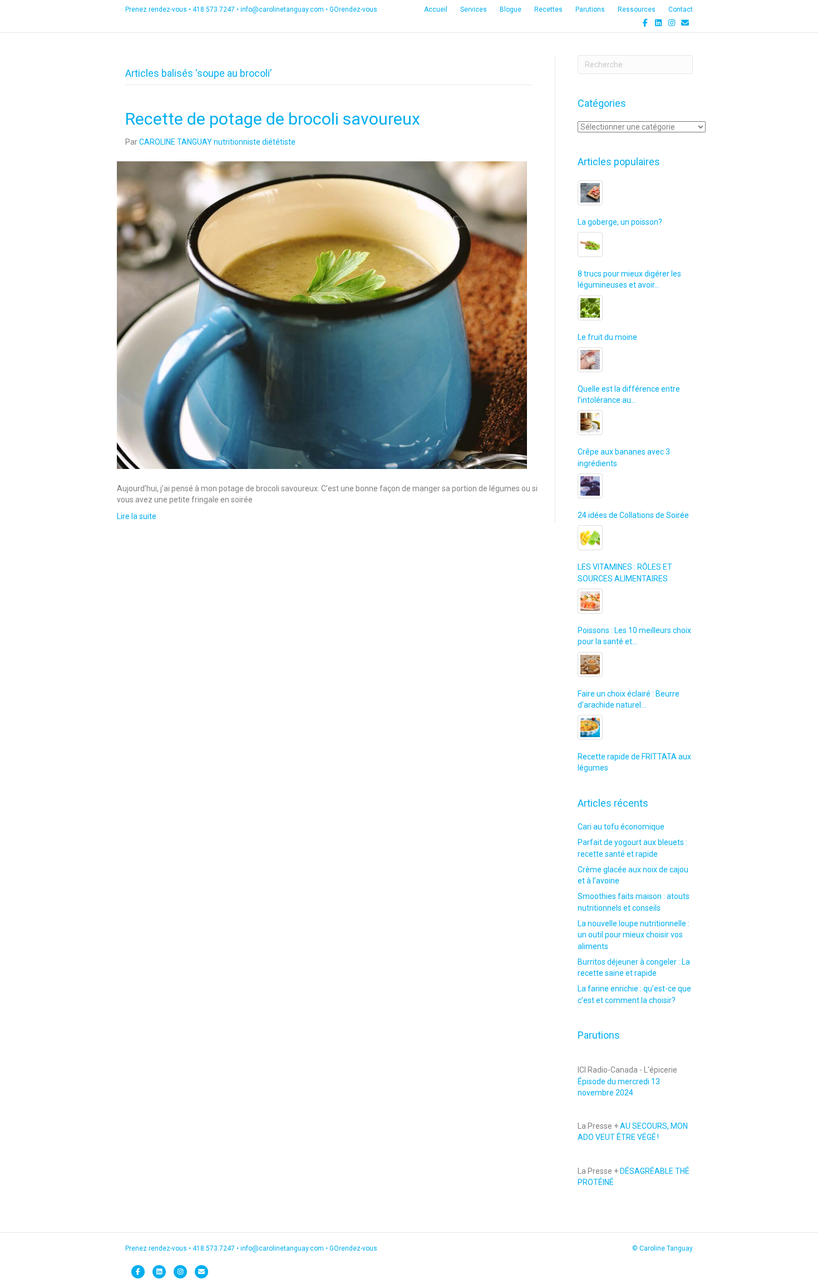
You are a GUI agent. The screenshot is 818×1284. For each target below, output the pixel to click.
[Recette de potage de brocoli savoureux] (322, 314)
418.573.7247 (214, 9)
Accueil (435, 9)
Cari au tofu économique (621, 826)
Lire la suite (136, 516)
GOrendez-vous (353, 9)
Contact (680, 9)
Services (473, 9)
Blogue (510, 9)
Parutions (590, 9)
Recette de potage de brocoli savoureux (272, 119)
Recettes (548, 9)
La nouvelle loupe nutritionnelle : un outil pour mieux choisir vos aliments (633, 935)
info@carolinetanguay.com (282, 9)
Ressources (637, 9)
